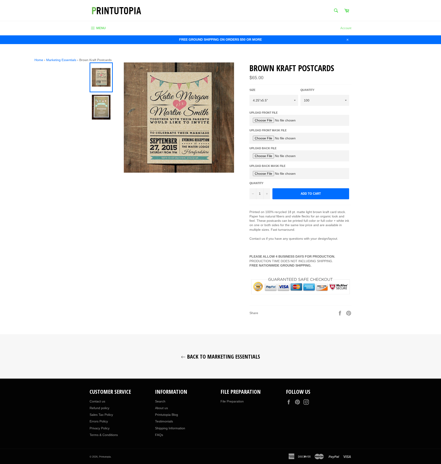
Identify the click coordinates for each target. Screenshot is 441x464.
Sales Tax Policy (101, 414)
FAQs (159, 435)
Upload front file (263, 112)
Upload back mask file (267, 166)
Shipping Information (170, 428)
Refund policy (99, 408)
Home (38, 60)
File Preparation (232, 401)
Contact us (97, 401)
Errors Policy (99, 421)
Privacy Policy (100, 428)
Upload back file (263, 148)
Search (160, 401)
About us (161, 408)
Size (252, 90)
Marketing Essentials (61, 60)
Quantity (307, 90)
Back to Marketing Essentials (223, 356)
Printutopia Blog (166, 414)
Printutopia (105, 456)
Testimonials (164, 421)
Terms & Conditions (104, 435)
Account (345, 28)
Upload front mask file (268, 130)
